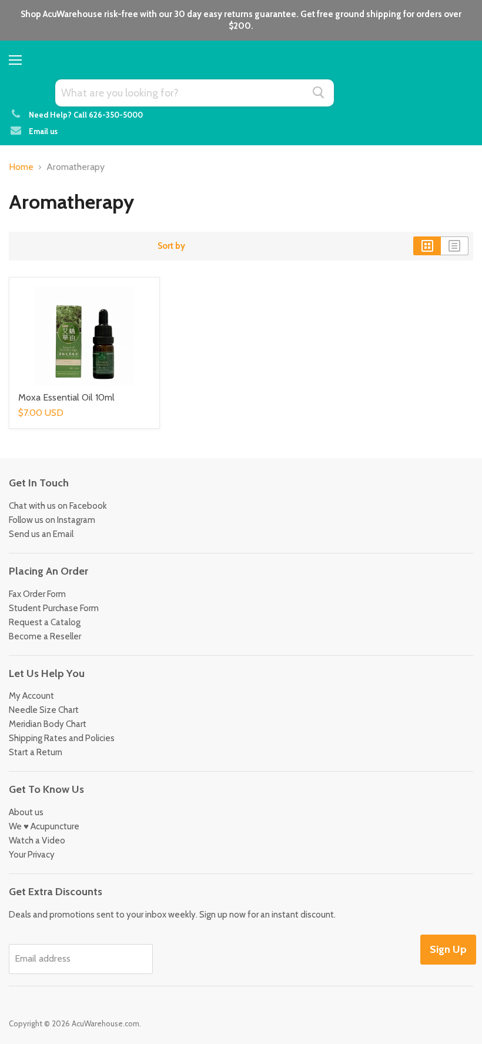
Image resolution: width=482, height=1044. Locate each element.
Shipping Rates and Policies (62, 738)
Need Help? (50, 114)
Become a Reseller (45, 636)
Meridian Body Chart (47, 724)
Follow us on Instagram (52, 520)
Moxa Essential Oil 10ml (66, 397)
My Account (31, 696)
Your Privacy (32, 854)
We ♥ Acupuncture (44, 826)
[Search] (318, 92)
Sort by (171, 246)
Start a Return (35, 752)
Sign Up (448, 949)
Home (21, 167)
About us (26, 812)
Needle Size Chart (44, 710)
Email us (43, 131)
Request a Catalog (45, 622)
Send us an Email (41, 534)
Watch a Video (37, 840)
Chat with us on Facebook (58, 506)
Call (108, 114)
